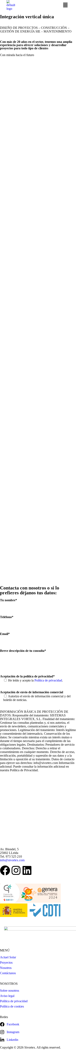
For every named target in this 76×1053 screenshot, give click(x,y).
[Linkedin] (27, 870)
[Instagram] (16, 870)
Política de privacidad (48, 680)
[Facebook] (5, 870)
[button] (65, 5)
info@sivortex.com (12, 860)
